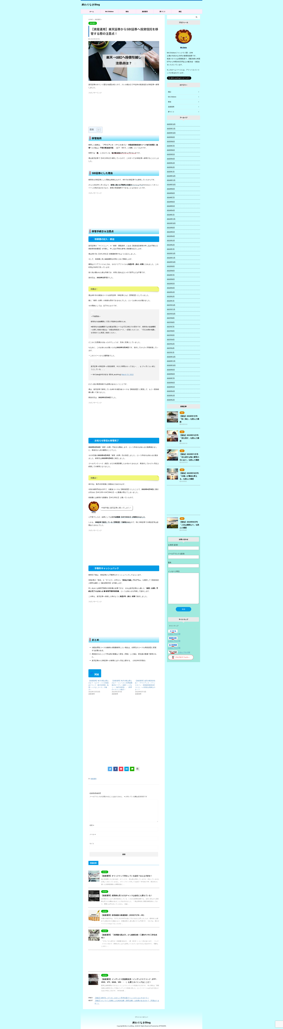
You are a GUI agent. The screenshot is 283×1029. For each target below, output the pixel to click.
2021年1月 (170, 352)
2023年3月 (171, 240)
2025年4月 (171, 159)
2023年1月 (171, 249)
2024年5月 (171, 206)
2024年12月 (171, 176)
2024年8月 (171, 193)
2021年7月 (170, 326)
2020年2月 (171, 400)
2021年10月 (171, 313)
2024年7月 (171, 197)
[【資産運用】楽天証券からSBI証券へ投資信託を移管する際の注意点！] (126, 769)
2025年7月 (171, 146)
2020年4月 (171, 391)
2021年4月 (171, 339)
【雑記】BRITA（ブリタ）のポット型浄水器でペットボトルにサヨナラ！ (122, 998)
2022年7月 (171, 275)
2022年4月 (171, 288)
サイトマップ (173, 626)
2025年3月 (171, 163)
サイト (92, 843)
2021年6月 (171, 331)
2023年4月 (171, 236)
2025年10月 (171, 133)
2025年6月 (171, 150)
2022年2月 (171, 296)
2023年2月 (171, 245)
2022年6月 (171, 279)
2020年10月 (171, 365)
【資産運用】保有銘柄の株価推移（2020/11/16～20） (123, 915)
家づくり (162, 11)
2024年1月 (171, 214)
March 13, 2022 (127, 374)
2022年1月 (170, 301)
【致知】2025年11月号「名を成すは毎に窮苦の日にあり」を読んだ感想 (189, 457)
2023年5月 (171, 232)
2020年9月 (171, 369)
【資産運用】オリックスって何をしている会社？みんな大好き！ (126, 876)
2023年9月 (171, 227)
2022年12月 (171, 253)
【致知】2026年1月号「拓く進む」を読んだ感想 (189, 419)
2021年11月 (171, 309)
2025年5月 (171, 154)
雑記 (180, 11)
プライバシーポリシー (141, 1017)
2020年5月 (171, 387)
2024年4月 (171, 210)
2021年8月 (171, 322)
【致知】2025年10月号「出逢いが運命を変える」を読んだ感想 (189, 476)
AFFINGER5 (162, 1026)
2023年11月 (171, 219)
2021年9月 (171, 318)
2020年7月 (171, 378)
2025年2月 (171, 167)
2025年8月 (171, 141)
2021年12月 (171, 305)
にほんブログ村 (174, 634)
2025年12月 (171, 124)
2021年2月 (170, 348)
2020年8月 (171, 374)
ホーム (92, 11)
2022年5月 (171, 283)
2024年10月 (171, 184)
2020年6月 (171, 382)
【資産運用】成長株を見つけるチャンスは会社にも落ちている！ (126, 895)
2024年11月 (171, 180)
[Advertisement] (123, 110)
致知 (127, 11)
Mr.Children (109, 11)
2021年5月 (171, 335)
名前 (92, 825)
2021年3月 (171, 344)
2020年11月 (171, 361)
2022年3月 (171, 292)
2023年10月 (171, 223)
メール (93, 834)
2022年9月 (171, 266)
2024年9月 (171, 189)
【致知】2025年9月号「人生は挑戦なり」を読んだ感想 (189, 525)
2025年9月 (171, 137)
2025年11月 (171, 128)
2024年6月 (171, 202)
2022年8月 (171, 270)
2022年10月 (171, 262)
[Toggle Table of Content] (97, 130)
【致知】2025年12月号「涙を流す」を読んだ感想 (189, 438)
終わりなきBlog (91, 4)
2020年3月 (171, 395)
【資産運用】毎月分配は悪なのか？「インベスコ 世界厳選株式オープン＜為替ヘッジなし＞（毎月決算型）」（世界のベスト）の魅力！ (122, 685)
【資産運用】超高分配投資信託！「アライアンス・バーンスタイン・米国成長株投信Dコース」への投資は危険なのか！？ (145, 685)
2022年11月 (171, 258)
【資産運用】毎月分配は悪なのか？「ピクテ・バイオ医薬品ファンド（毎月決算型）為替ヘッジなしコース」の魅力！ (98, 685)
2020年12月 (171, 357)
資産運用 (145, 11)
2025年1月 (171, 171)
